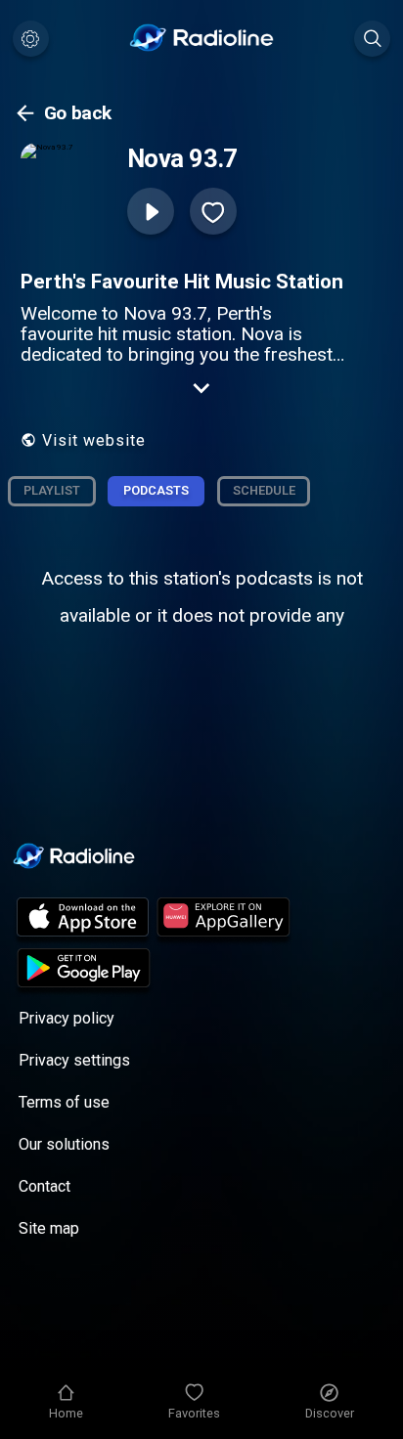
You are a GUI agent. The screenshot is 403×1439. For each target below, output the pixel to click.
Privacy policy (66, 1018)
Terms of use (64, 1102)
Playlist (51, 490)
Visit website (94, 440)
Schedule (264, 490)
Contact (44, 1186)
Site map (49, 1228)
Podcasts (156, 490)
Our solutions (64, 1144)
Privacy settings (74, 1060)
